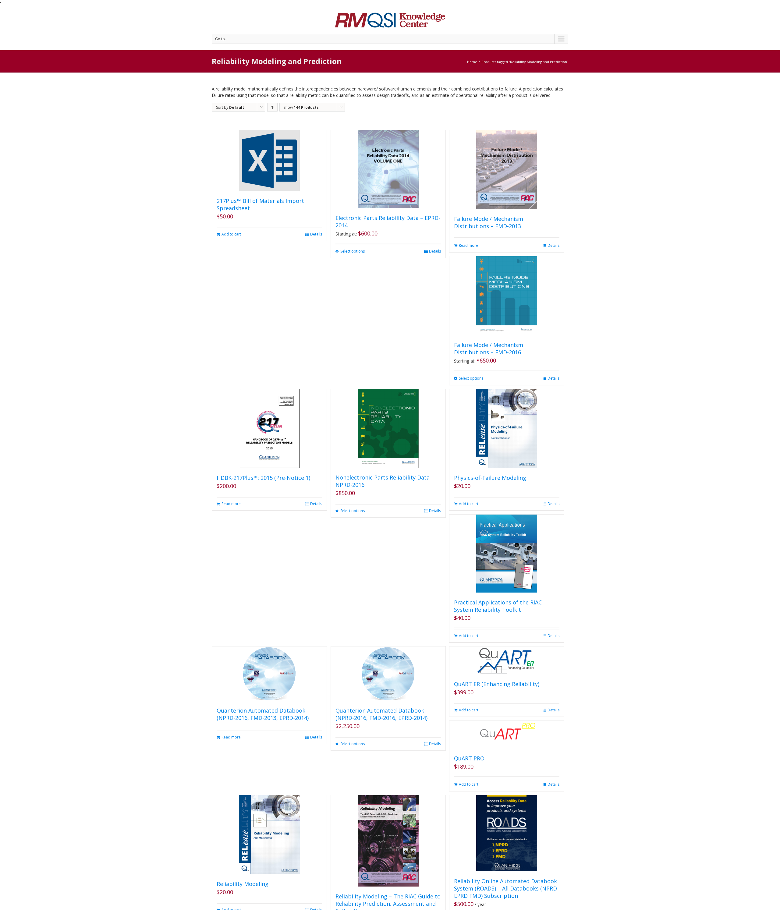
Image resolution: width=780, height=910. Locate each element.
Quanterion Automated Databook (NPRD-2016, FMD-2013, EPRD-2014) (263, 714)
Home (472, 61)
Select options (352, 251)
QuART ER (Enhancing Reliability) (496, 684)
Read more (468, 245)
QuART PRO (469, 758)
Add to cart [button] (231, 234)
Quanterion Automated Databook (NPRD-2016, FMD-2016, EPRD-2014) (381, 714)
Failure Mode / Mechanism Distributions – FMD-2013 (488, 222)
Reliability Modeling (242, 883)
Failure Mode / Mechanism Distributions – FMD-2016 (488, 348)
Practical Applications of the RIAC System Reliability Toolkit (498, 606)
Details (316, 234)
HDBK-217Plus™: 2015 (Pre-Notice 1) (263, 477)
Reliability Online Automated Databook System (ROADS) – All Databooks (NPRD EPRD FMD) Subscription (505, 888)
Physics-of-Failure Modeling (490, 477)
